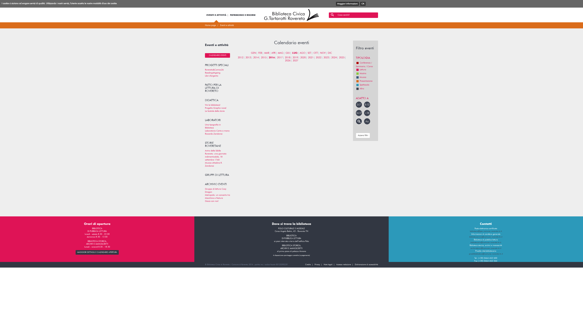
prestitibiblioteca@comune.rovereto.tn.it (486, 254)
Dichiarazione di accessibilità (366, 265)
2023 (326, 57)
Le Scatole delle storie (215, 111)
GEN (253, 53)
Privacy (317, 265)
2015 (263, 57)
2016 (272, 57)
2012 (240, 57)
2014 (256, 57)
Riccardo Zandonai (213, 134)
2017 (280, 57)
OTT (316, 53)
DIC (330, 53)
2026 (287, 61)
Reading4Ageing (212, 73)
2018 (287, 57)
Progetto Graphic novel (215, 108)
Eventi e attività (216, 15)
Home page (210, 25)
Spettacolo (364, 85)
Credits (308, 265)
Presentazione (366, 81)
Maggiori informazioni (347, 4)
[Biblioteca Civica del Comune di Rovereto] (291, 15)
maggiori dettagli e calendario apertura (97, 252)
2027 (295, 61)
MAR (266, 53)
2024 (334, 57)
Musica (363, 77)
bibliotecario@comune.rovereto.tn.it (485, 243)
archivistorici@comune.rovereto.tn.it (485, 248)
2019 (295, 57)
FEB (260, 53)
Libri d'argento (211, 76)
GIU (288, 53)
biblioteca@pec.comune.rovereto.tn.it (486, 231)
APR (273, 53)
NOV (323, 53)
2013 (248, 57)
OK (362, 4)
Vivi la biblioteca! (212, 105)
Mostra (363, 73)
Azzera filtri (363, 135)
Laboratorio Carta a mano (217, 131)
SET (309, 53)
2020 (303, 57)
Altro (362, 89)
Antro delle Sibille (213, 151)
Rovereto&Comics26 (214, 70)
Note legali (328, 265)
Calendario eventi (217, 55)
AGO (302, 53)
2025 (341, 57)
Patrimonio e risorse (243, 15)
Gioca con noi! (211, 201)
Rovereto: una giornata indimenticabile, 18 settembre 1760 (215, 157)
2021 (311, 57)
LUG (294, 53)
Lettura (363, 70)
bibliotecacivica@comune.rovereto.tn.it (485, 237)
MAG (280, 53)
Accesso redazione (343, 265)
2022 (318, 57)
